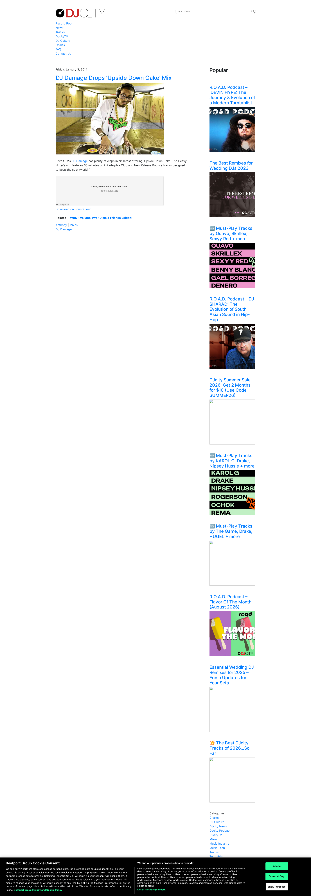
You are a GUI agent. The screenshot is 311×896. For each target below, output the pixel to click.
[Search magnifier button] (253, 11)
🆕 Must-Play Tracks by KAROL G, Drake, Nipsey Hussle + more (231, 461)
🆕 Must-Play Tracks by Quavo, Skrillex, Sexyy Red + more (230, 233)
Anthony (61, 225)
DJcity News (218, 826)
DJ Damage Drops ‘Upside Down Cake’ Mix (114, 77)
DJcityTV (62, 36)
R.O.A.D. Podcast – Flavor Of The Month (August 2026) (230, 602)
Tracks (60, 32)
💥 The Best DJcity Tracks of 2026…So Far (229, 748)
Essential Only (277, 876)
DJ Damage (80, 161)
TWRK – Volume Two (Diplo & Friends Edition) (100, 218)
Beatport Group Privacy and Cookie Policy (38, 889)
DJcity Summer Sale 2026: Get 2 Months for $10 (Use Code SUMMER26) (230, 387)
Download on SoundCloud (73, 209)
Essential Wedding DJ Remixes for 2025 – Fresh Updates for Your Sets (231, 675)
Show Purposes (277, 886)
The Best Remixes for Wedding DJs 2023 (231, 165)
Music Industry (219, 843)
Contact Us (63, 53)
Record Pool (64, 23)
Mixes (74, 225)
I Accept (276, 866)
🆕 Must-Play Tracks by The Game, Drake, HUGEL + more (230, 531)
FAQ (58, 49)
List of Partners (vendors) (151, 889)
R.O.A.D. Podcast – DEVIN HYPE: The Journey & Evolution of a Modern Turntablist (232, 95)
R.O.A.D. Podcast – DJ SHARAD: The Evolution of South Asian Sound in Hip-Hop (231, 309)
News (59, 27)
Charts (60, 45)
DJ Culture (63, 40)
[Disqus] (121, 285)
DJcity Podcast (219, 830)
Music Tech (217, 848)
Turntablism (217, 856)
